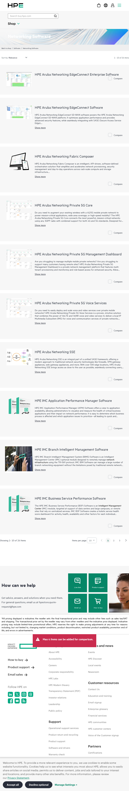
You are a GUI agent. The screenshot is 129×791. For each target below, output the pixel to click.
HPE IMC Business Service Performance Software (70, 498)
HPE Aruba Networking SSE (55, 352)
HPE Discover (95, 658)
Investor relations (57, 697)
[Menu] (119, 5)
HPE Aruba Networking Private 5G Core (64, 205)
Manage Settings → (66, 784)
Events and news (100, 646)
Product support (98, 587)
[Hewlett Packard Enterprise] (15, 5)
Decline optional (38, 784)
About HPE (54, 652)
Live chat (77, 587)
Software (17, 48)
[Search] (55, 15)
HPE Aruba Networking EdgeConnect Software (69, 107)
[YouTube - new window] (17, 700)
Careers (53, 665)
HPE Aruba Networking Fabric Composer (64, 156)
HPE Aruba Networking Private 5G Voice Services (71, 303)
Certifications (95, 752)
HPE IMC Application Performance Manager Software (73, 400)
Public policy (55, 710)
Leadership (54, 704)
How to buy (98, 607)
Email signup (95, 702)
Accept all (13, 784)
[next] (126, 540)
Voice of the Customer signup (103, 735)
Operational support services (64, 728)
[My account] (113, 5)
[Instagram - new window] (23, 694)
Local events (94, 665)
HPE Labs (53, 678)
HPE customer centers (99, 728)
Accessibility (55, 658)
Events (91, 652)
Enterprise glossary (98, 709)
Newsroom (93, 672)
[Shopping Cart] (99, 5)
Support (55, 722)
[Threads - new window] (30, 694)
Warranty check (57, 754)
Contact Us (94, 689)
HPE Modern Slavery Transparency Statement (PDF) (64, 688)
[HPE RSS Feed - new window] (23, 700)
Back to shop (6, 48)
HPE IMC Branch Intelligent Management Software (71, 449)
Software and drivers (59, 748)
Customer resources (103, 683)
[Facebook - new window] (10, 700)
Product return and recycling (63, 734)
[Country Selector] (106, 5)
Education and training (100, 695)
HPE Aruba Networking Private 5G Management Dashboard (78, 254)
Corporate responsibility (61, 672)
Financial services (97, 715)
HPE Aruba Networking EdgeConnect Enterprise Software (77, 74)
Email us (77, 607)
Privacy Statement (18, 777)
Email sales (15, 674)
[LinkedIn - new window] (10, 694)
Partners (94, 746)
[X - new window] (17, 694)
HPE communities (97, 722)
